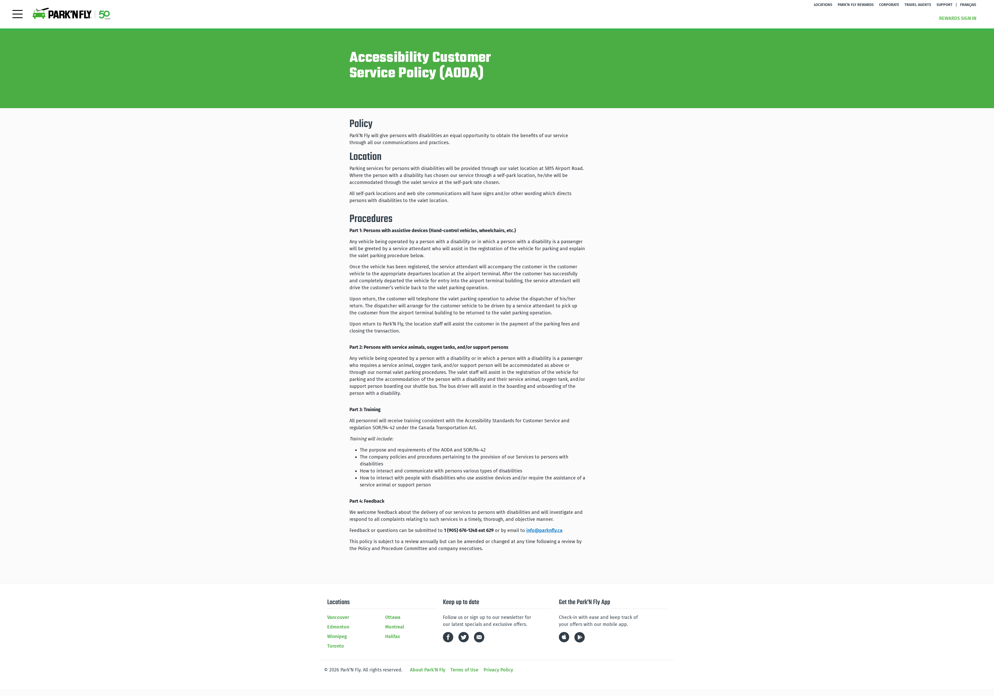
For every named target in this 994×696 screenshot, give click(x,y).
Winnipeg (337, 636)
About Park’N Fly (427, 670)
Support (945, 5)
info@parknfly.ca (544, 530)
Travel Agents (917, 5)
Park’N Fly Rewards (856, 5)
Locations (823, 5)
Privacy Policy (498, 670)
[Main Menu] (17, 13)
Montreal (394, 627)
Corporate (889, 5)
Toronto (335, 646)
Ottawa (392, 617)
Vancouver (338, 617)
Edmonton (338, 627)
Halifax (392, 636)
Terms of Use (464, 670)
